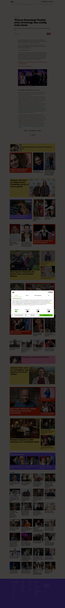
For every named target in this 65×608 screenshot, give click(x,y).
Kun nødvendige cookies (19, 315)
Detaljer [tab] (27, 295)
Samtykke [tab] (16, 295)
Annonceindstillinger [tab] (37, 295)
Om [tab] (48, 295)
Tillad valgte (32, 315)
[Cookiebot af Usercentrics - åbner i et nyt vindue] (49, 292)
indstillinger (50, 303)
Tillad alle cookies (46, 315)
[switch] (27, 311)
